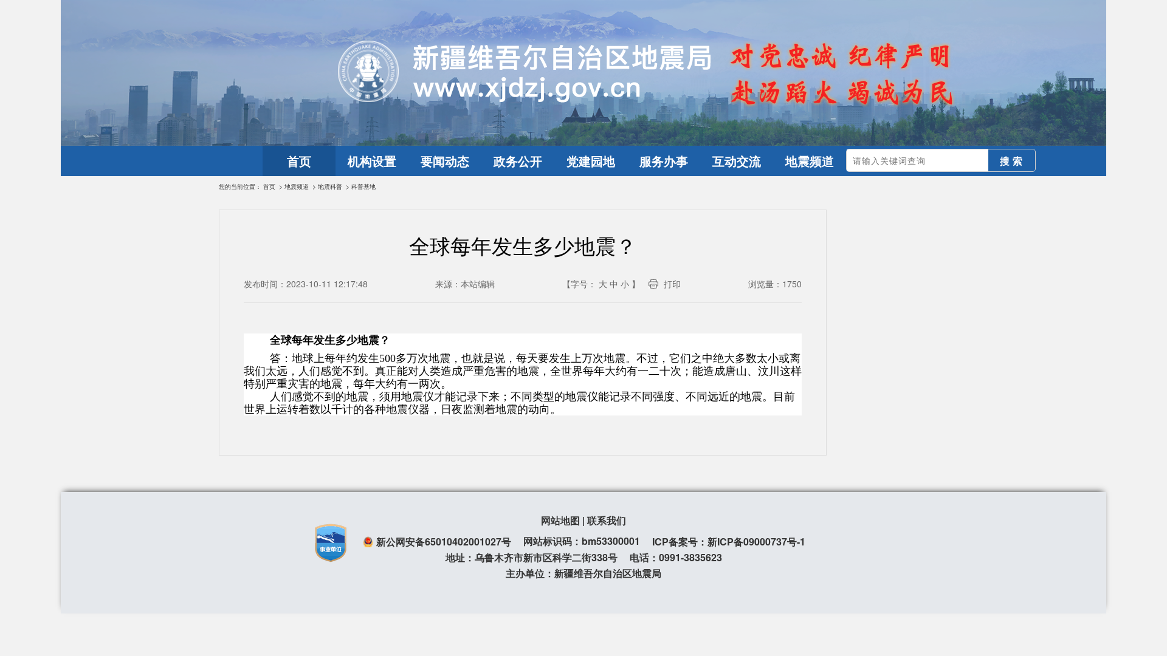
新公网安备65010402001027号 (443, 541)
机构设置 (372, 160)
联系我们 (606, 520)
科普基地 (363, 186)
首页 (299, 160)
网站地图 (560, 520)
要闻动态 (445, 160)
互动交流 (736, 160)
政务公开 (518, 160)
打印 (672, 284)
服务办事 (663, 160)
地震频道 (809, 160)
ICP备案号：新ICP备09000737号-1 (728, 541)
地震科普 (330, 186)
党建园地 (590, 160)
